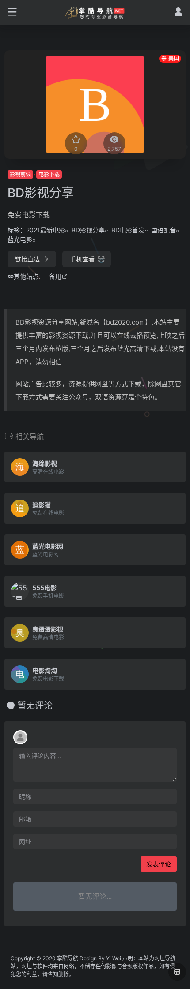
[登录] (178, 13)
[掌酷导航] (95, 12)
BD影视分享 (88, 230)
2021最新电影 (45, 230)
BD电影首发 (127, 230)
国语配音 (163, 230)
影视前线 (20, 174)
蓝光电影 (20, 239)
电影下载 (49, 174)
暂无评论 (35, 705)
